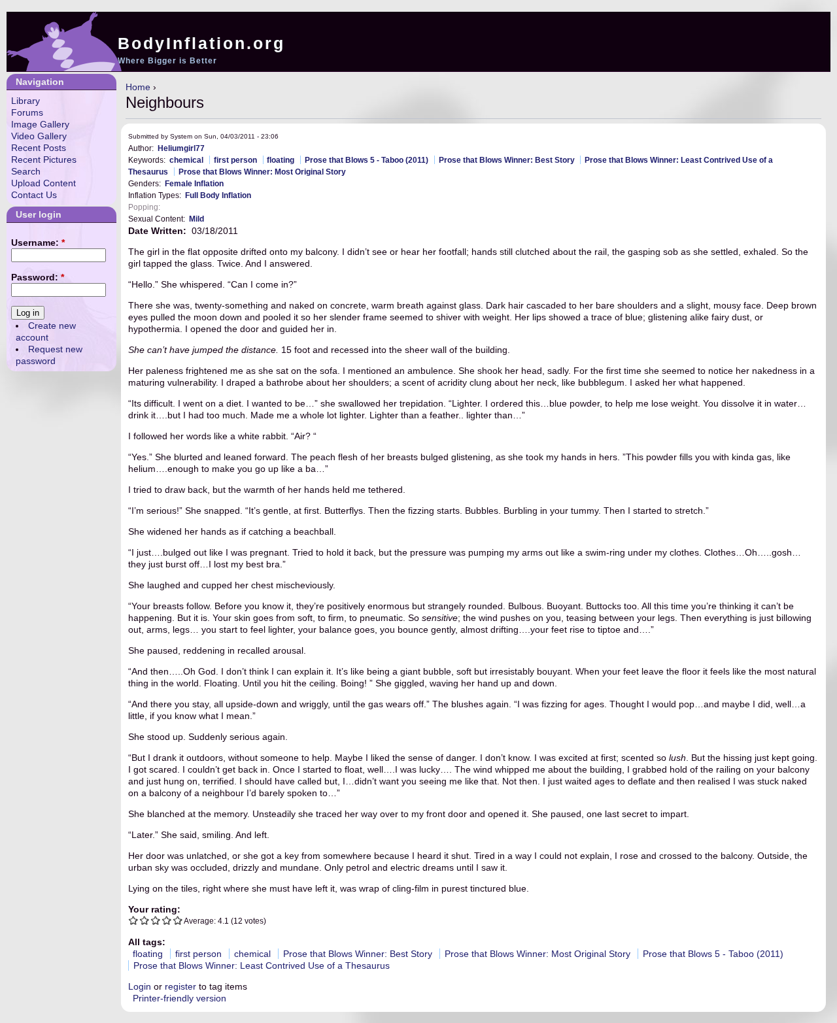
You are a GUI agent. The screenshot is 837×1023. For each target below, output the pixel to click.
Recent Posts (38, 148)
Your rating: (154, 909)
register (180, 986)
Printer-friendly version (179, 998)
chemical (186, 160)
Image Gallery (40, 124)
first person (235, 160)
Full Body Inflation (218, 195)
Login (139, 986)
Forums (27, 112)
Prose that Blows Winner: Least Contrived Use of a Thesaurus (261, 965)
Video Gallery (39, 136)
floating (280, 160)
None (174, 207)
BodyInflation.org (201, 43)
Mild (196, 218)
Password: (37, 277)
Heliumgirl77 (181, 148)
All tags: (146, 942)
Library (25, 100)
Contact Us (34, 195)
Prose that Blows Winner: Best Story (507, 160)
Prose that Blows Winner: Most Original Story (262, 171)
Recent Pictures (44, 159)
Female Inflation (194, 183)
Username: (38, 242)
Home (138, 87)
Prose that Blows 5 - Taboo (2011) (366, 160)
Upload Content (43, 183)
